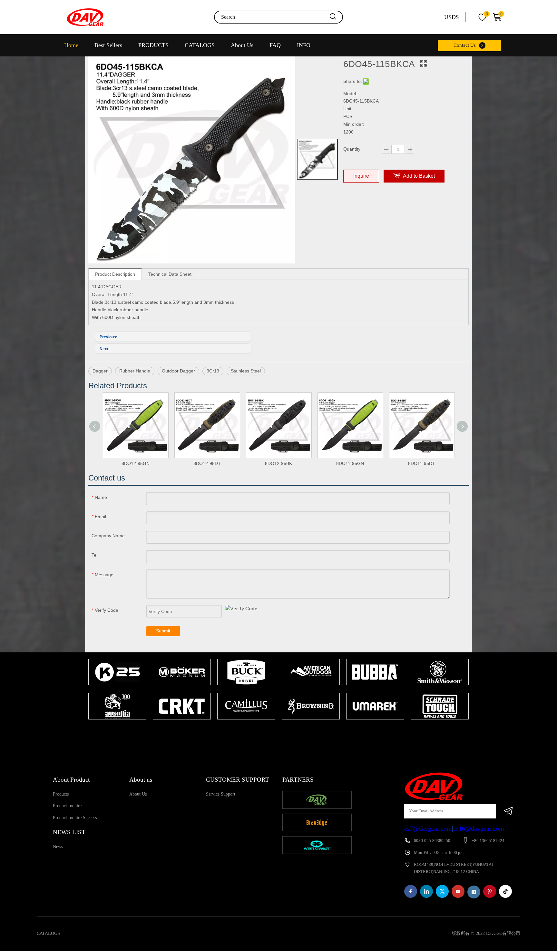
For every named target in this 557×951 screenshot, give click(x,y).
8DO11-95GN (350, 463)
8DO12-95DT (207, 463)
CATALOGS (200, 45)
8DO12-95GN (136, 463)
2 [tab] (285, 732)
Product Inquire (67, 805)
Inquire (361, 176)
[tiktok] (505, 891)
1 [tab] (275, 732)
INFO (303, 45)
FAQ (275, 45)
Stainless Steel (246, 370)
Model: (350, 93)
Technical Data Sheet (169, 274)
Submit (163, 630)
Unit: (348, 108)
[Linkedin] (426, 891)
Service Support (220, 794)
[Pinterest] (489, 891)
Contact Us (465, 45)
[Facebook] (410, 891)
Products (61, 794)
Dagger (100, 370)
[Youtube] (458, 891)
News (58, 846)
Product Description (115, 274)
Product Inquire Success (75, 817)
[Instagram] (473, 892)
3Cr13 (213, 370)
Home (71, 45)
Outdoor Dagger (178, 370)
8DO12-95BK (278, 463)
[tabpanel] (117, 690)
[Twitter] (442, 891)
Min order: (353, 124)
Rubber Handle (134, 370)
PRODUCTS (153, 45)
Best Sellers (108, 45)
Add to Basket (419, 176)
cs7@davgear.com (428, 828)
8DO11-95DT (421, 463)
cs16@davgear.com (478, 828)
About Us (242, 45)
